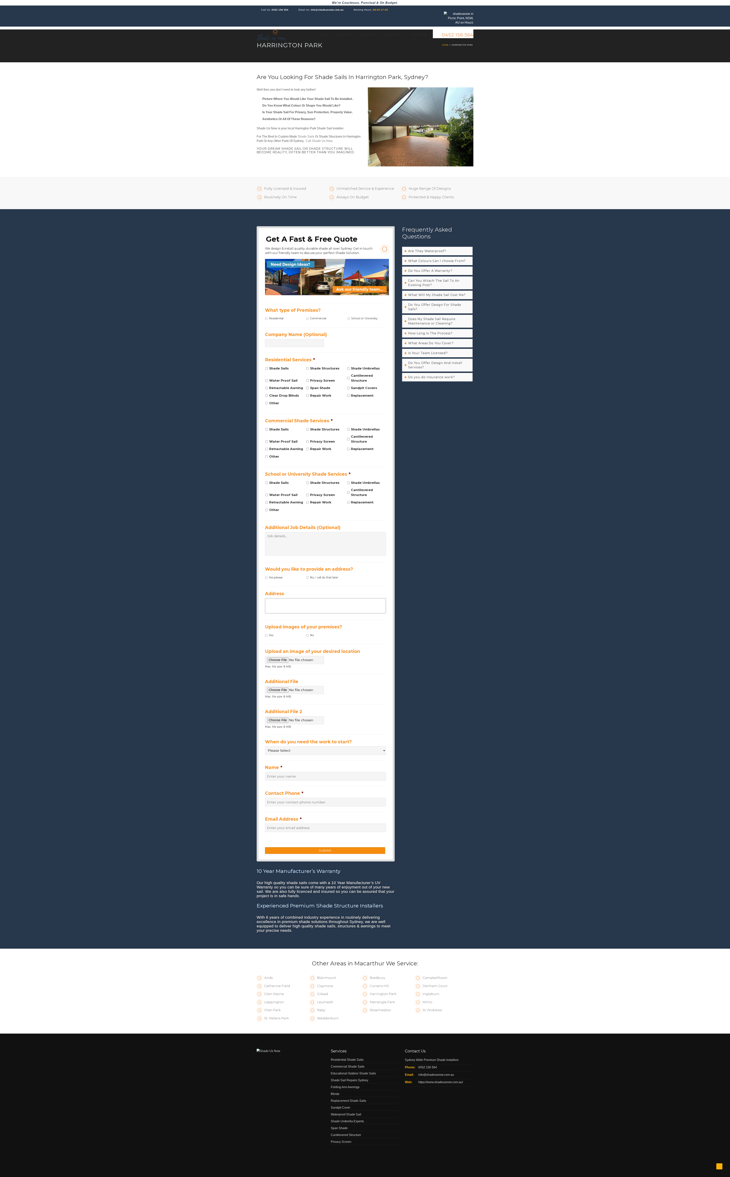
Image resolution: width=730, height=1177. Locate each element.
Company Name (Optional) (296, 334)
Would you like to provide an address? (309, 569)
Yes (271, 635)
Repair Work (320, 395)
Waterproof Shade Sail (346, 1114)
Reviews (420, 34)
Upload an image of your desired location (312, 651)
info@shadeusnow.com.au (327, 10)
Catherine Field (277, 986)
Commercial (318, 318)
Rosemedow (380, 1010)
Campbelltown (435, 978)
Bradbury (377, 978)
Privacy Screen (322, 380)
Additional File (281, 681)
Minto (427, 1002)
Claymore (325, 986)
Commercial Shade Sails (347, 1066)
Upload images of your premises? (303, 627)
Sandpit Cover (340, 1107)
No (312, 635)
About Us (344, 34)
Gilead (322, 994)
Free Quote (393, 34)
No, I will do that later (324, 577)
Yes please (276, 577)
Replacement (362, 395)
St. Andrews (432, 1010)
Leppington (274, 1002)
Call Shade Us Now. (319, 140)
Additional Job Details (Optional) (302, 527)
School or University (364, 318)
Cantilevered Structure (362, 378)
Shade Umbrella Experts (347, 1121)
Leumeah (325, 1002)
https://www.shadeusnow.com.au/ (440, 1082)
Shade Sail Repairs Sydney (349, 1080)
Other (274, 403)
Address (274, 593)
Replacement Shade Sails (348, 1100)
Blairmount (326, 978)
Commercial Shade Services (299, 420)
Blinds (335, 1094)
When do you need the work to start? (308, 741)
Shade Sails (306, 136)
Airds (268, 978)
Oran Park (272, 1010)
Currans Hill (379, 986)
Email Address (283, 819)
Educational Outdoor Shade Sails (353, 1073)
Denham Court (435, 986)
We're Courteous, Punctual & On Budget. (365, 2)
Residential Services (290, 359)
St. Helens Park (276, 1018)
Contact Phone (284, 793)
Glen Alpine (274, 994)
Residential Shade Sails (347, 1059)
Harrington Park (383, 994)
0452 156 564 (280, 10)
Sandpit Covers (364, 388)
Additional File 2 (283, 711)
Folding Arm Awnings (345, 1087)
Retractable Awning (286, 388)
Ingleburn (431, 994)
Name (273, 767)
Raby (321, 1010)
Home (323, 34)
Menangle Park (382, 1002)
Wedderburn (328, 1018)
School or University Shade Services (308, 474)
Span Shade (320, 388)
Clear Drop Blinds (284, 395)
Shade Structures (325, 368)
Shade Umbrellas (365, 368)
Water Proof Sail (283, 380)
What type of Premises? (293, 310)
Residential (276, 318)
